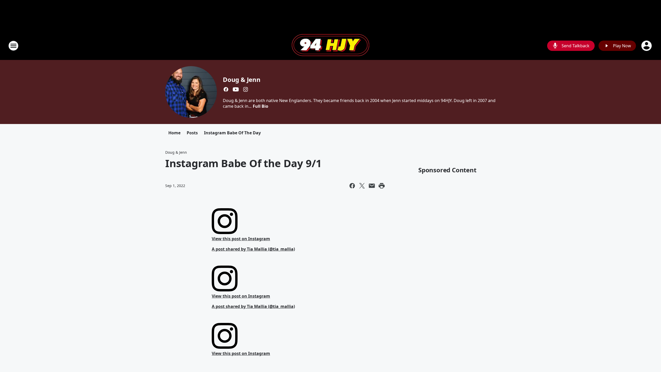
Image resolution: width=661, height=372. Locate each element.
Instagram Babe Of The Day (232, 133)
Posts (192, 133)
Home (174, 133)
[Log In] (647, 46)
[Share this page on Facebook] (352, 185)
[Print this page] (381, 185)
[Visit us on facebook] (226, 89)
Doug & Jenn (242, 79)
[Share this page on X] (362, 185)
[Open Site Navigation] (13, 46)
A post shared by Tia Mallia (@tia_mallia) (253, 249)
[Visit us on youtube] (236, 89)
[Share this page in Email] (371, 185)
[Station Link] (330, 45)
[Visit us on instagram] (245, 89)
